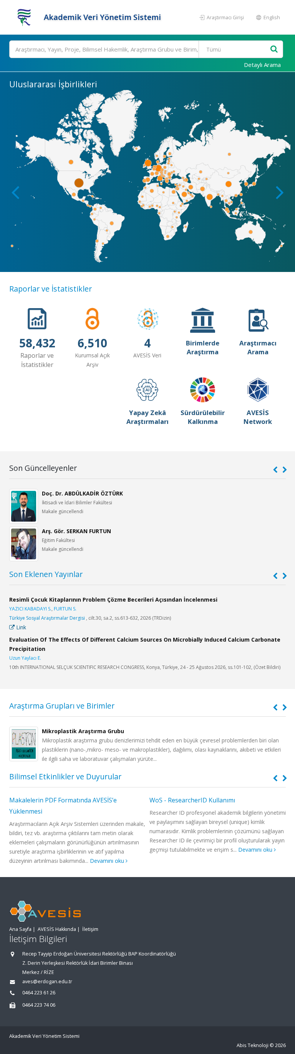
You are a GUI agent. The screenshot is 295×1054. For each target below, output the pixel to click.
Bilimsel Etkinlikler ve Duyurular (65, 776)
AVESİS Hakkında (57, 929)
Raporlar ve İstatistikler (50, 289)
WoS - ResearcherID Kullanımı (52, 800)
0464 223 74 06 (38, 1005)
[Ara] (274, 49)
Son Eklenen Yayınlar (46, 574)
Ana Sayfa (20, 929)
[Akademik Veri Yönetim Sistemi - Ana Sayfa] (25, 17)
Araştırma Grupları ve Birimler (61, 705)
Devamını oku (116, 849)
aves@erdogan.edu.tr (47, 981)
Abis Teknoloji (252, 1045)
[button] (280, 191)
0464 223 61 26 (38, 992)
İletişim (90, 929)
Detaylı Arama (262, 64)
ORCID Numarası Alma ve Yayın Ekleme (205, 800)
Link (20, 627)
